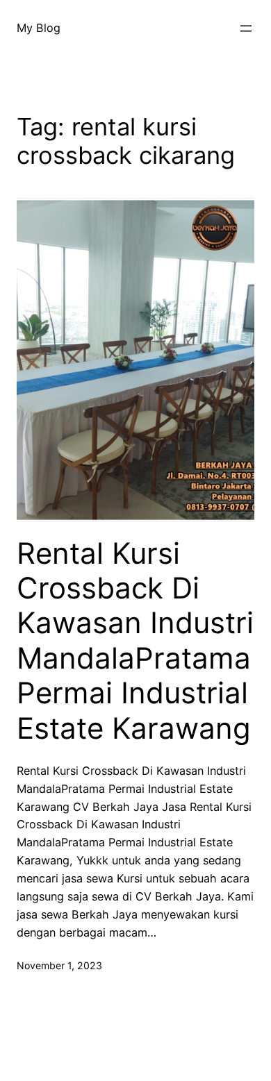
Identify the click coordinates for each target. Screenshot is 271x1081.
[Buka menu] (246, 28)
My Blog (38, 28)
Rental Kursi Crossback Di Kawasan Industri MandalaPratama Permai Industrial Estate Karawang (135, 641)
